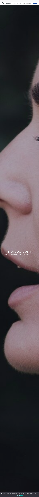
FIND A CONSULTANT (29, 3)
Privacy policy (20, 495)
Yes (17, 495)
